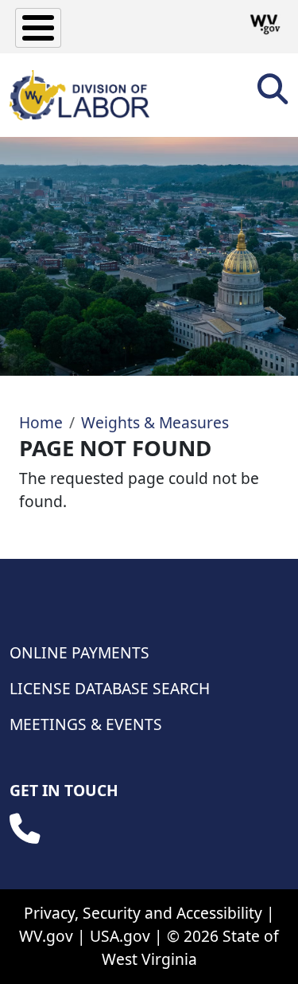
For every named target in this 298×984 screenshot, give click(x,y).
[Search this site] (272, 94)
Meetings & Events (86, 724)
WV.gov (46, 936)
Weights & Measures (155, 422)
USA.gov (120, 936)
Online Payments (79, 652)
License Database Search (110, 688)
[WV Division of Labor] (79, 95)
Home (41, 422)
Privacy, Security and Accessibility (143, 912)
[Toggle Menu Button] (38, 28)
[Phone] (25, 829)
